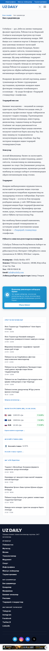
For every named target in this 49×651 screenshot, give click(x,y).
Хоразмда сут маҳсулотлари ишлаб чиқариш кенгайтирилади (23, 478)
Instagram (7, 615)
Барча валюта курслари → (15, 430)
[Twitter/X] (34, 639)
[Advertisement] (24, 648)
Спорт (5, 563)
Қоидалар (7, 587)
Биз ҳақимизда (9, 583)
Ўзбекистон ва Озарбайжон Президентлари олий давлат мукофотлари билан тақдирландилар (23, 369)
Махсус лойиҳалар (25, 2)
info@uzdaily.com (16, 272)
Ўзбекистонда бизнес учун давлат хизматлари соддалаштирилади (24, 498)
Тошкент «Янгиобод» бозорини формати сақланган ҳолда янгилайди (22, 468)
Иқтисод (6, 548)
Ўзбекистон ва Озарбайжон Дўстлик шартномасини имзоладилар (20, 358)
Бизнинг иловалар (10, 594)
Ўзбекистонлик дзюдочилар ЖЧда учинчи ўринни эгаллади (22, 391)
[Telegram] (15, 639)
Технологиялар (9, 556)
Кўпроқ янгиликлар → (13, 400)
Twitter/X (7, 622)
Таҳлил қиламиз (40, 2)
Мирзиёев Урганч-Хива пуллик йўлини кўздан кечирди (24, 488)
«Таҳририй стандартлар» (25, 230)
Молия (5, 552)
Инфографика (11, 2)
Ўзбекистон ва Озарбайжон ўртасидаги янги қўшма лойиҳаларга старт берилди (23, 380)
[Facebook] (27, 639)
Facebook (7, 618)
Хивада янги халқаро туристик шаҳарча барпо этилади (24, 508)
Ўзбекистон (8, 545)
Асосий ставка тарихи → (14, 452)
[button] (40, 7)
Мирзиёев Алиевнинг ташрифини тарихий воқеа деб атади (22, 348)
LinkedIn (6, 626)
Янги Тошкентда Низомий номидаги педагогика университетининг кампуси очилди (24, 338)
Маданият (7, 559)
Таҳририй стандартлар (13, 602)
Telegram (7, 611)
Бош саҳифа (7, 15)
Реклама (6, 598)
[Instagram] (21, 639)
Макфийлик (8, 591)
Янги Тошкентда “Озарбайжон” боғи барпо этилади (23, 328)
